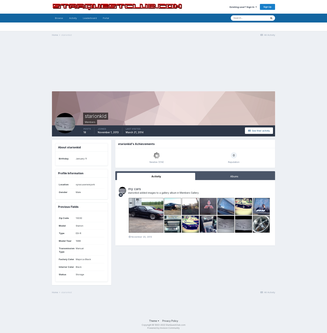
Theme (153, 320)
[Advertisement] (163, 66)
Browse (59, 18)
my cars (134, 189)
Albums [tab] (234, 176)
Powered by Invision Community (163, 328)
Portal (106, 18)
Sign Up (267, 6)
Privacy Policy (170, 320)
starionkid (133, 192)
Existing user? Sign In (242, 7)
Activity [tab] (156, 176)
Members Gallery (189, 192)
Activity (73, 18)
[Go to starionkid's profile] (122, 190)
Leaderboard (90, 18)
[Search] (271, 18)
